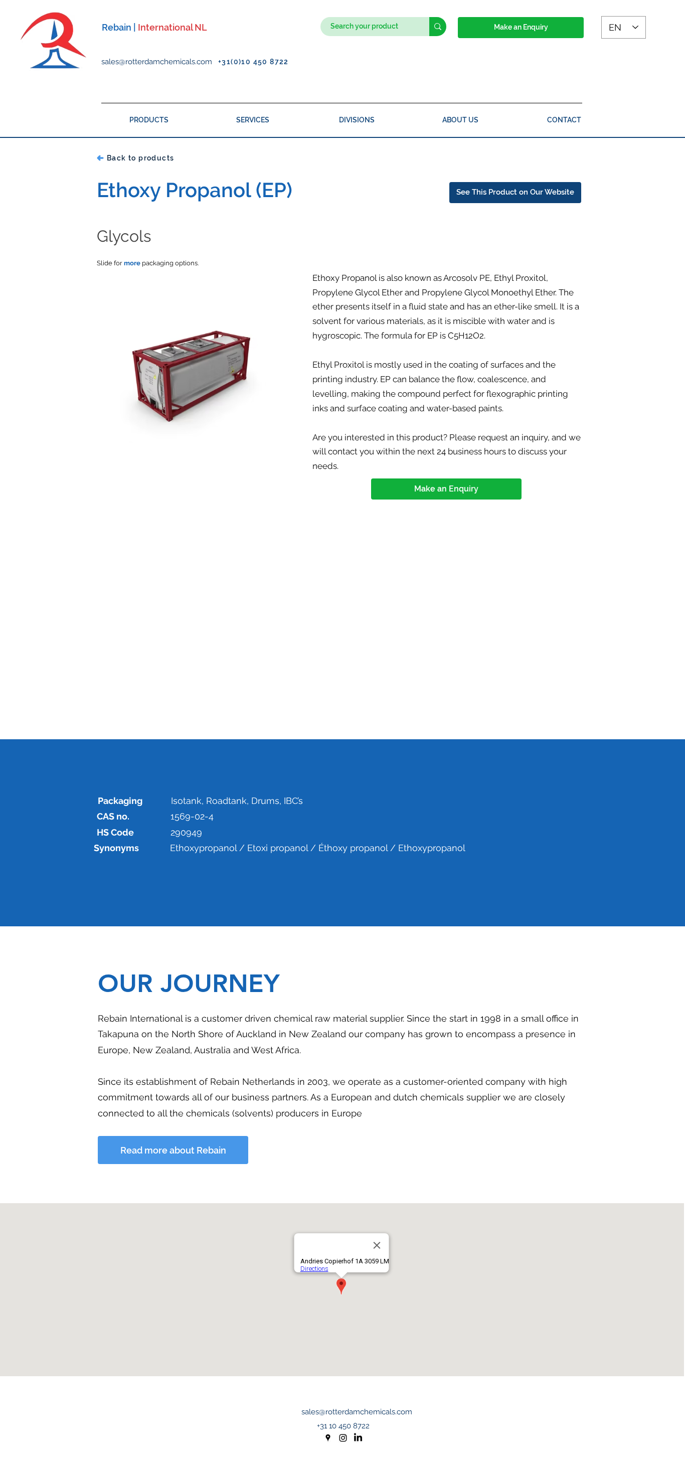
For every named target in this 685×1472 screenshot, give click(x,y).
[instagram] (343, 1438)
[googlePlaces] (328, 1438)
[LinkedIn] (358, 1438)
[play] (276, 461)
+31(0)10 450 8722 (253, 62)
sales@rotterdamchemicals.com (159, 61)
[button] (521, 27)
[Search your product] (437, 26)
